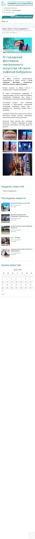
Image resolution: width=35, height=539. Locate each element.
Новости (10, 29)
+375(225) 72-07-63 (10, 8)
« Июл (2, 294)
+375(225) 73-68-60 (10, 10)
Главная (4, 29)
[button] (4, 21)
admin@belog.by (9, 12)
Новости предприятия (20, 29)
